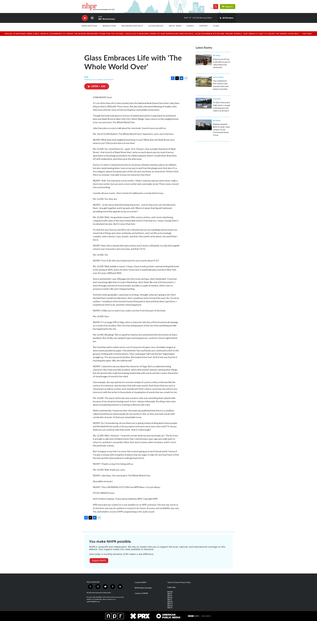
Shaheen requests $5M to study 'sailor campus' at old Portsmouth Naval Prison (221, 129)
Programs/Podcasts (132, 26)
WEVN (169, 602)
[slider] (96, 18)
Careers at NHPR (141, 593)
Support (228, 6)
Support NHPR (99, 560)
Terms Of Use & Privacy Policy (179, 582)
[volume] (92, 18)
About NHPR (175, 26)
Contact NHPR (140, 582)
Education (217, 99)
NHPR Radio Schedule (143, 588)
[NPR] (114, 616)
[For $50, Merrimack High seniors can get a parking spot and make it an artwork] (204, 103)
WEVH (169, 598)
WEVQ (170, 606)
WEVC (169, 594)
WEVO (170, 604)
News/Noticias (89, 26)
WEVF (169, 596)
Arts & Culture (218, 77)
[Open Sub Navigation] (99, 26)
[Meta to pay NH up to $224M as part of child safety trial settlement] (204, 60)
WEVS (169, 608)
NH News (216, 55)
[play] (85, 18)
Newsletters (109, 26)
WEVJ (169, 600)
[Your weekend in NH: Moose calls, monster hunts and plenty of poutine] (204, 81)
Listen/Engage (155, 26)
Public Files (171, 587)
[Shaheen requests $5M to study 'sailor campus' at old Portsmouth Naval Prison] (204, 125)
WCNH (170, 592)
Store (216, 26)
